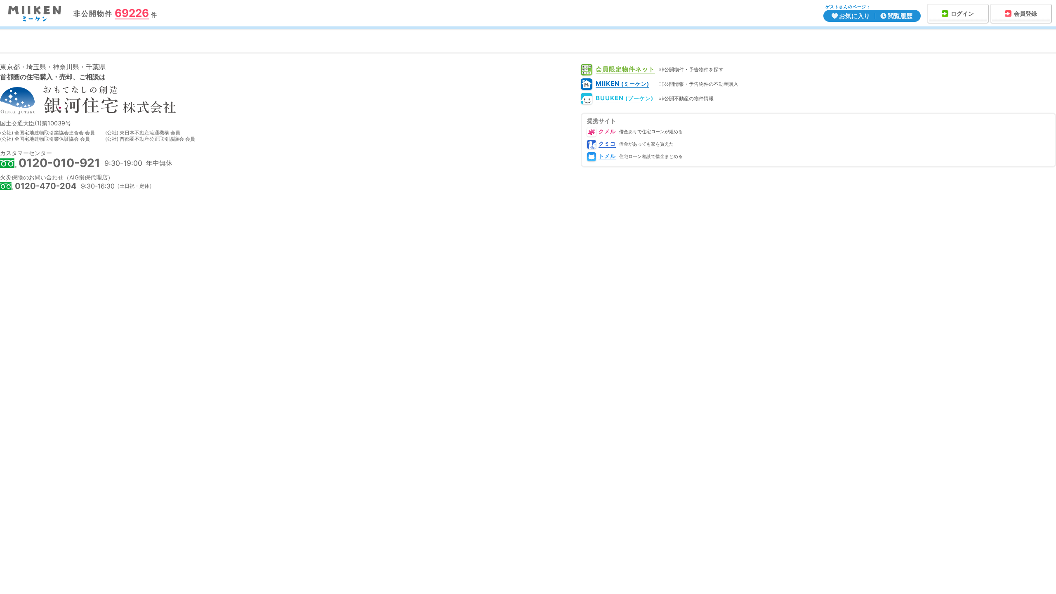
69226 (132, 13)
